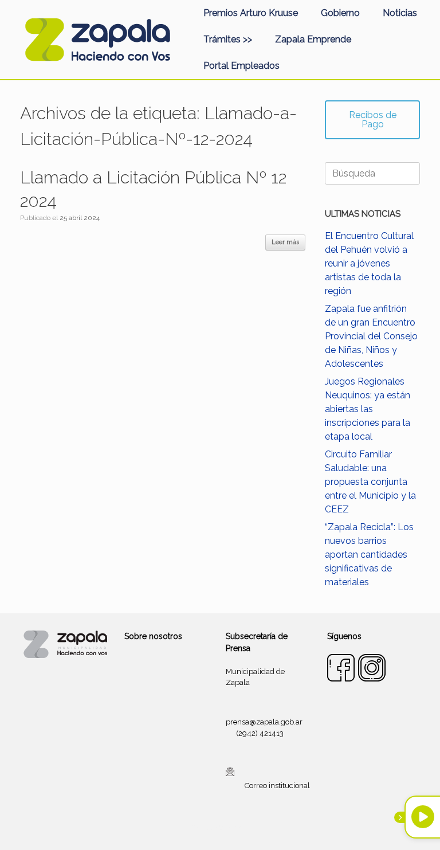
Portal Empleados (241, 65)
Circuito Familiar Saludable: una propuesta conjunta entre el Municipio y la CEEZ (370, 482)
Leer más (285, 242)
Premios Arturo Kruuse (250, 12)
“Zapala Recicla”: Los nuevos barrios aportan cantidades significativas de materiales (369, 554)
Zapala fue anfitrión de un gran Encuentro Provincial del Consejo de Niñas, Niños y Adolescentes (371, 336)
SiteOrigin (234, 828)
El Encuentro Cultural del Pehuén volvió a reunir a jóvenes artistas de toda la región (369, 263)
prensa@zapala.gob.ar (264, 722)
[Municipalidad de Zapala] (97, 39)
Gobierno (340, 12)
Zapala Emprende (313, 39)
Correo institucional (277, 785)
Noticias (400, 12)
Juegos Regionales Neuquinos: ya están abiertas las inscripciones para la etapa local (367, 409)
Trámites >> (227, 39)
